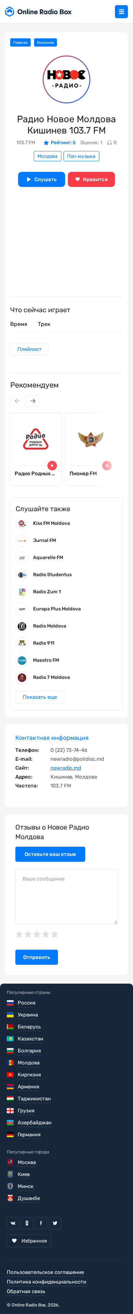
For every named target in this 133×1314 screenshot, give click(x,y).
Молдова (48, 156)
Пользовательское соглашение (45, 1272)
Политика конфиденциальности (46, 1282)
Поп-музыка (81, 156)
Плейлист (29, 349)
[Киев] (11, 1174)
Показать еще (40, 697)
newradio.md (65, 768)
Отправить (36, 957)
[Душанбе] (11, 1198)
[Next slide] (33, 401)
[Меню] (121, 11)
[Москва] (11, 1162)
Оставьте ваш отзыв (50, 854)
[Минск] (11, 1186)
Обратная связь (26, 1291)
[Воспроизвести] (52, 465)
